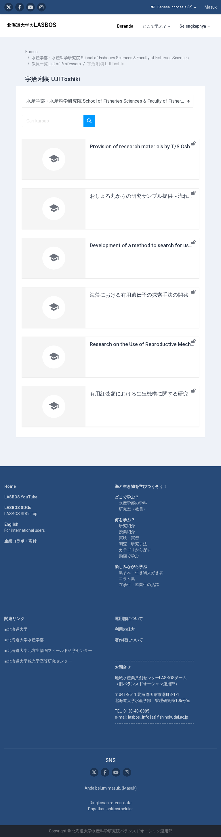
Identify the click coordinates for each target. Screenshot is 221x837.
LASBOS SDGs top (20, 513)
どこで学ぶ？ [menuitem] (154, 26)
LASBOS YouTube (20, 497)
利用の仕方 (125, 629)
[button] (173, 7)
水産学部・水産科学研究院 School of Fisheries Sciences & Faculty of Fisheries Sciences (110, 57)
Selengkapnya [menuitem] (193, 26)
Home (10, 486)
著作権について (129, 640)
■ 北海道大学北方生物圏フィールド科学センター (48, 650)
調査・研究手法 (133, 544)
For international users (24, 530)
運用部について (129, 618)
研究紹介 (127, 525)
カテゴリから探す (135, 550)
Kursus (31, 51)
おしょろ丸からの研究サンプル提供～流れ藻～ (144, 196)
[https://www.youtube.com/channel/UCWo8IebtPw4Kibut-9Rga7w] (30, 7)
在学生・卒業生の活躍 (139, 584)
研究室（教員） (133, 509)
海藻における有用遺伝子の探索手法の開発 (139, 295)
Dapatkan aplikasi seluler (110, 809)
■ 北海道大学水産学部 (24, 640)
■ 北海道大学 (16, 629)
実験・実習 (129, 537)
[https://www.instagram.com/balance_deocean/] (41, 7)
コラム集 (127, 578)
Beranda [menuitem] (125, 26)
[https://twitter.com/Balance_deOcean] (8, 7)
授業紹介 (127, 531)
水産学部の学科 (133, 503)
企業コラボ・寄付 (20, 541)
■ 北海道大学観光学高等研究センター (38, 661)
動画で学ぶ (129, 556)
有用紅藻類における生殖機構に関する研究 (139, 394)
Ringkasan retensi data (111, 802)
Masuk (211, 7)
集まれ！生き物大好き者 (141, 572)
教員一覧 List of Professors (56, 64)
